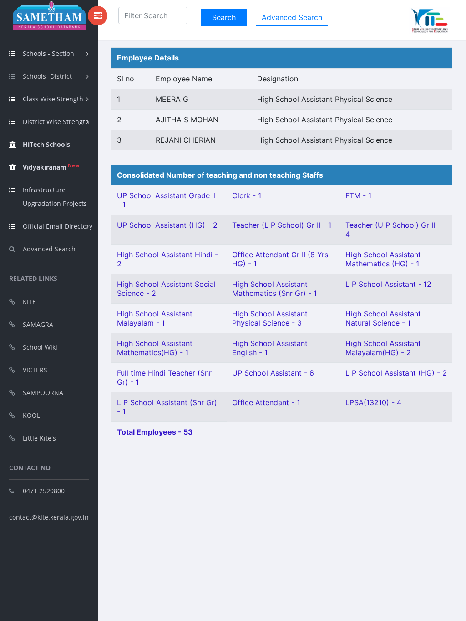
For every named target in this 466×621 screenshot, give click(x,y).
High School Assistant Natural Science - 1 (383, 318)
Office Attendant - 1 (266, 402)
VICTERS (35, 370)
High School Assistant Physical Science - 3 (270, 318)
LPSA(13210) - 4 (373, 402)
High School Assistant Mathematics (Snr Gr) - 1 (274, 289)
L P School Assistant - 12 (388, 284)
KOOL (31, 415)
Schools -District (47, 76)
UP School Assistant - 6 (273, 372)
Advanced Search (49, 249)
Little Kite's (39, 438)
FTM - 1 (358, 195)
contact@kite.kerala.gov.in (49, 517)
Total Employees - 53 (155, 431)
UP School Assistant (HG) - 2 (167, 225)
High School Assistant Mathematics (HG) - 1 (383, 259)
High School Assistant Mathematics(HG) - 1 (154, 348)
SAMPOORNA (43, 392)
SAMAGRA (38, 324)
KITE (29, 301)
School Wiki (40, 347)
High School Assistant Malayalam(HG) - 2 (383, 348)
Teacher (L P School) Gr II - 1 (281, 225)
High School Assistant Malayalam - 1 (154, 318)
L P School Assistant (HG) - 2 (396, 372)
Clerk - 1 (246, 195)
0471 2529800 (44, 490)
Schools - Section (48, 53)
